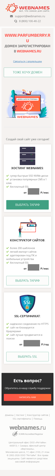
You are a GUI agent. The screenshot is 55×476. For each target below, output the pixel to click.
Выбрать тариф (27, 205)
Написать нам (27, 397)
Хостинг (20, 415)
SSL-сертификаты (22, 418)
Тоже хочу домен (27, 72)
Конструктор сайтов (37, 415)
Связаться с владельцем (27, 61)
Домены (9, 415)
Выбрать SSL (27, 356)
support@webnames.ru (29, 16)
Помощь (38, 418)
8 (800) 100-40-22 (29, 21)
